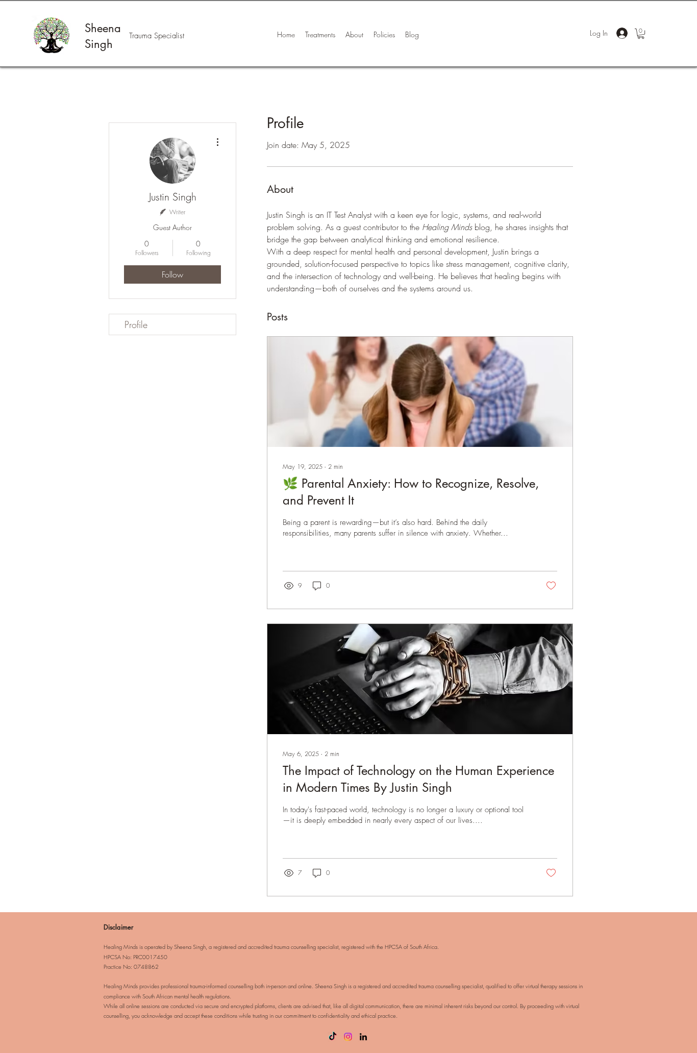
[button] (641, 34)
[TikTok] (333, 1037)
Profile (136, 324)
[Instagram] (348, 1037)
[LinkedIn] (363, 1037)
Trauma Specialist (156, 36)
